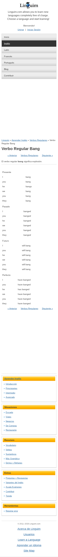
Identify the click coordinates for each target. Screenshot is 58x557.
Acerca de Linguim (29, 528)
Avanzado (10, 397)
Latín (6, 50)
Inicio (6, 37)
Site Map (29, 550)
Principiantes (11, 388)
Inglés (7, 43)
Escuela (9, 412)
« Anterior (12, 155)
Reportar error (12, 511)
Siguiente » (47, 155)
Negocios (10, 421)
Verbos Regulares (38, 140)
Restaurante (11, 430)
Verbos (9, 450)
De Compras (11, 426)
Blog (6, 69)
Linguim (5, 140)
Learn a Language (29, 539)
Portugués (9, 62)
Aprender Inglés (19, 140)
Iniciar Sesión (34, 29)
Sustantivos (11, 454)
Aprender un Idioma (29, 545)
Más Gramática (12, 458)
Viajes (8, 417)
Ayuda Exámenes (14, 487)
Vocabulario (11, 445)
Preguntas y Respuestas (17, 478)
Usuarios (29, 534)
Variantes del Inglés (14, 482)
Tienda (9, 496)
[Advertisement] (29, 109)
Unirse (21, 29)
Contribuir (9, 75)
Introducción (11, 384)
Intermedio (10, 393)
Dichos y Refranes (14, 463)
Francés (8, 56)
